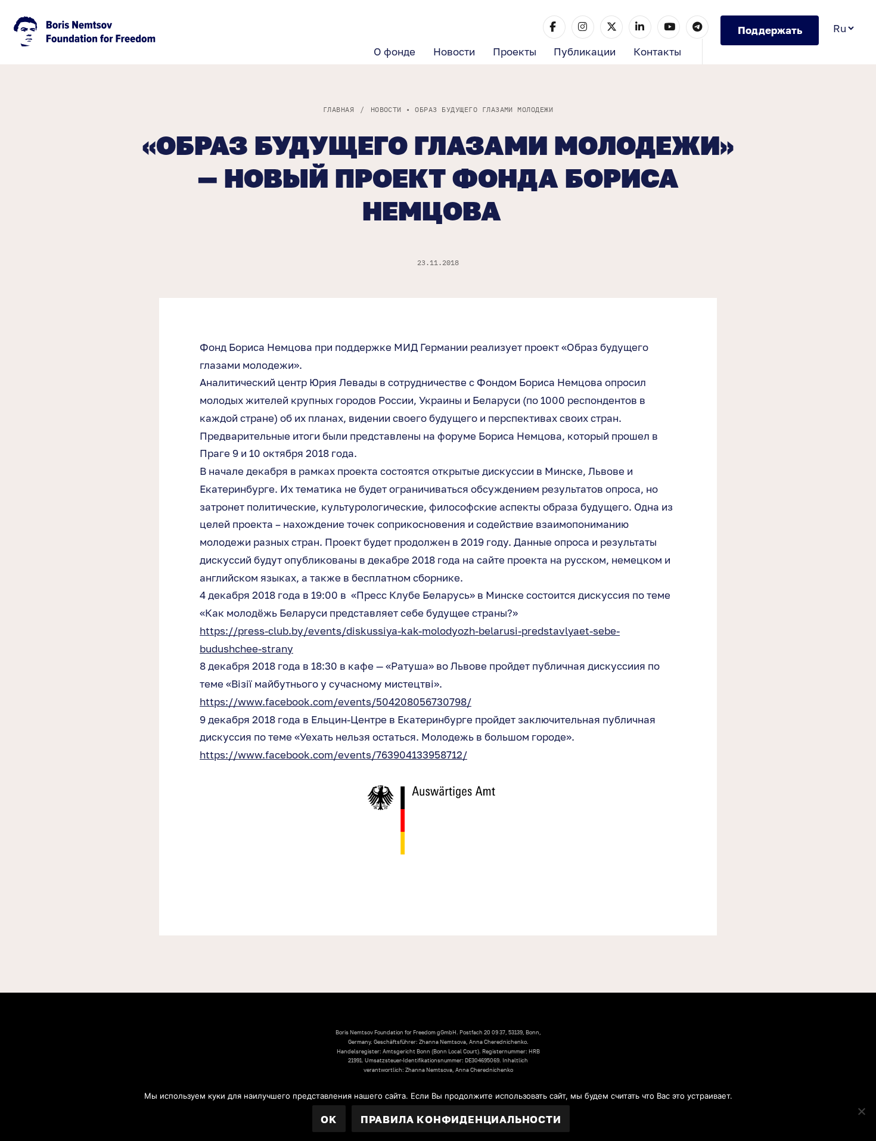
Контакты (657, 51)
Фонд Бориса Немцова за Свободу (85, 33)
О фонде (394, 51)
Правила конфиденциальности (461, 1119)
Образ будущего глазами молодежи (484, 109)
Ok (329, 1119)
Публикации (585, 51)
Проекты (514, 51)
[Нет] (861, 1111)
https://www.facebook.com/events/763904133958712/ (333, 754)
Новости (454, 51)
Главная (338, 109)
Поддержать (770, 30)
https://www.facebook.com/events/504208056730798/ (335, 701)
